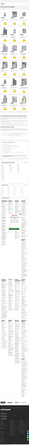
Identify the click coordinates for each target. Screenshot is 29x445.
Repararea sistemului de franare (24, 321)
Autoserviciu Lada (4, 342)
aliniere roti (16, 293)
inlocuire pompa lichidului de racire (24, 318)
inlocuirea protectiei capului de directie (24, 271)
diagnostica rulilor (23, 241)
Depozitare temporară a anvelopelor (23, 422)
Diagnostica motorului (3, 203)
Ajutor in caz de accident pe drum (23, 427)
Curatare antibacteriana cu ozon (23, 284)
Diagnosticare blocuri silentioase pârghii (24, 214)
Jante (1, 429)
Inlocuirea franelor (24, 351)
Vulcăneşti (22, 194)
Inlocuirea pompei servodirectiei (24, 265)
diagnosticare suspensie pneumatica (23, 233)
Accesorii (2, 426)
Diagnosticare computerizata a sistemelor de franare (4, 226)
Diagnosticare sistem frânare (23, 326)
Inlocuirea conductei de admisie (4, 302)
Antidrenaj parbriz (17, 296)
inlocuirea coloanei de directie (24, 255)
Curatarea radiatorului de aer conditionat (24, 301)
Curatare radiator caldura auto (23, 296)
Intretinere (10, 279)
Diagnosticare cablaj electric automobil (11, 348)
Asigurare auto (10, 280)
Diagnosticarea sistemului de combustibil (17, 356)
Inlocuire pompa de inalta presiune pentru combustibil (17, 362)
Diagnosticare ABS (4, 204)
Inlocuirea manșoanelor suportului (23, 353)
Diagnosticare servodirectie (23, 243)
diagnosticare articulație (17, 207)
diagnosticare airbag (11, 344)
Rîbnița (14, 194)
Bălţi (21, 188)
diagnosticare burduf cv (17, 209)
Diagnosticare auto (4, 208)
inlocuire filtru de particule (4, 298)
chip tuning (3, 348)
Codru (14, 187)
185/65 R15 (3, 167)
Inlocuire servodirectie (23, 251)
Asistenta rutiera (21, 428)
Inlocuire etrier (23, 335)
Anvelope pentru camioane (4, 425)
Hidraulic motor (23, 329)
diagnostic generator (9, 343)
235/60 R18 (3, 178)
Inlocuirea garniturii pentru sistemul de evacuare (4, 308)
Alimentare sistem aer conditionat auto (18, 291)
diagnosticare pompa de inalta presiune (17, 351)
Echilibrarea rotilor (21, 432)
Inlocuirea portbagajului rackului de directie (24, 269)
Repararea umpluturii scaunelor (23, 392)
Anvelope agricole (3, 423)
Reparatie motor (3, 321)
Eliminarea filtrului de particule (4, 291)
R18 (2, 173)
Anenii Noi (22, 187)
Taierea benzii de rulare (22, 431)
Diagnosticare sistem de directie (24, 244)
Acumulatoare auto (3, 428)
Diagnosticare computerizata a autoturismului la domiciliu (4, 217)
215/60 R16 (10, 167)
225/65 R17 (18, 169)
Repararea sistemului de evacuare (4, 280)
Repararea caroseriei (10, 201)
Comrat (2, 188)
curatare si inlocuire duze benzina (17, 326)
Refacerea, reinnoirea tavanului (24, 389)
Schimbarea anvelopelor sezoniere (23, 426)
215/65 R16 (10, 168)
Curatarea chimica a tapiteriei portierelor (24, 370)
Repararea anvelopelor (22, 430)
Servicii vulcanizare (21, 433)
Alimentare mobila (21, 425)
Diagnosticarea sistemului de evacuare (4, 287)
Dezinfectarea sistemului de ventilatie (10, 298)
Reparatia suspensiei (23, 201)
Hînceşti (9, 188)
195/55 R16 (10, 169)
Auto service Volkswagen (10, 284)
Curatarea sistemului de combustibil (18, 340)
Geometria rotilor (23, 234)
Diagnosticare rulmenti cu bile (23, 219)
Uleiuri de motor (5, 0)
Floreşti (9, 194)
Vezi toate (25, 162)
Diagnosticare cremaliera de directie (4, 239)
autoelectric (10, 324)
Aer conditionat (23, 282)
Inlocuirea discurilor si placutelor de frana (24, 349)
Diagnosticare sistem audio (10, 354)
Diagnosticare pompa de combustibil (17, 349)
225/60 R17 (18, 168)
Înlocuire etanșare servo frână (24, 333)
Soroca (8, 189)
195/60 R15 (3, 169)
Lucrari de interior (23, 359)
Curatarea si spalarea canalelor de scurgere (24, 303)
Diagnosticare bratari (5, 211)
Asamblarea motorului (3, 324)
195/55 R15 (3, 168)
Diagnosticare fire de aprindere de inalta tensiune (11, 350)
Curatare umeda (23, 361)
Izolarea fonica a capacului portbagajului (23, 382)
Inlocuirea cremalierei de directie (23, 257)
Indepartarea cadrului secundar (24, 236)
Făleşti (8, 187)
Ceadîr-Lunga (15, 189)
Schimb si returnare (3, 434)
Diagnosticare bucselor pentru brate (4, 213)
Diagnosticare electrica (4, 245)
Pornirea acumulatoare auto (22, 429)
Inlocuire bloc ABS (24, 330)
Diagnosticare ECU (4, 243)
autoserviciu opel (10, 289)
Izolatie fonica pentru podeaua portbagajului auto (24, 385)
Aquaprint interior (24, 360)
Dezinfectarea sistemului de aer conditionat (10, 295)
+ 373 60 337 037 (4, 413)
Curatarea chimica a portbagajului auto (24, 368)
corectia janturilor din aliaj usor (23, 204)
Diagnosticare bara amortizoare (24, 209)
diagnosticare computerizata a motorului (4, 224)
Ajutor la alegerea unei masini (23, 424)
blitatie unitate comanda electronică (10, 339)
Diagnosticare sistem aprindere (10, 352)
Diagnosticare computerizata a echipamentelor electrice (4, 221)
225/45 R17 (18, 167)
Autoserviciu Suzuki (11, 290)
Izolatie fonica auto (24, 383)
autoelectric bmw (10, 325)
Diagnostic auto (10, 299)
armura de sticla (17, 300)
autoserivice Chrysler (3, 329)
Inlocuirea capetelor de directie (24, 253)
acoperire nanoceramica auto (17, 290)
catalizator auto (4, 282)
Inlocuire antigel (23, 314)
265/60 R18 (3, 179)
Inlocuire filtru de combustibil (17, 360)
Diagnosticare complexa (4, 215)
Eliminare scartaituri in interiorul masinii (24, 377)
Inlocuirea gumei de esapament (4, 310)
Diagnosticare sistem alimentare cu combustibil (17, 354)
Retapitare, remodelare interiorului (23, 396)
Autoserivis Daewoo (4, 333)
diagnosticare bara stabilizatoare (24, 211)
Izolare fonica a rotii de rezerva (24, 379)
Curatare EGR (10, 293)
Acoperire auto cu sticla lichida (10, 203)
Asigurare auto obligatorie (17, 309)
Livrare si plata (2, 433)
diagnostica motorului (10, 305)
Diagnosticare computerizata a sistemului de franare (23, 324)
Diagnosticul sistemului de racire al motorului (24, 313)
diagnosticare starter (11, 355)
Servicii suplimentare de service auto (18, 280)
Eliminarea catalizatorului (4, 289)
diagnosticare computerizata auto (4, 234)
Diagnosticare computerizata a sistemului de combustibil (17, 344)
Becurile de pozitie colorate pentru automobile (11, 337)
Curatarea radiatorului (23, 298)
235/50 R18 (3, 177)
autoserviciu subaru (4, 343)
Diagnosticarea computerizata (4, 201)
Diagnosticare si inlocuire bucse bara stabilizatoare (24, 224)
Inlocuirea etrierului (24, 350)
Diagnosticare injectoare (17, 346)
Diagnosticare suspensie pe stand (24, 230)
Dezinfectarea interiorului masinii (24, 376)
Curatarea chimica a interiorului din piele (24, 363)
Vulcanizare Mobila (21, 423)
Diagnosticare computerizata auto (4, 232)
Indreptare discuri (24, 237)
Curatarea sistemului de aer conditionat (24, 305)
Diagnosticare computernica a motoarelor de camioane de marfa (4, 236)
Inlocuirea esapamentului (4, 305)
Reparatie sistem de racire (23, 280)
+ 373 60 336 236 (4, 416)
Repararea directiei (23, 240)
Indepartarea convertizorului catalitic (4, 295)
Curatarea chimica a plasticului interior (24, 365)
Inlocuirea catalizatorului (4, 300)
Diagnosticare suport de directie (24, 246)
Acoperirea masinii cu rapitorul (10, 208)
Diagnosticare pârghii (23, 217)
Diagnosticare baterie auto (4, 209)
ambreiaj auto (17, 202)
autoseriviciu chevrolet (3, 332)
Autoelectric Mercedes (10, 327)
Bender (3, 189)
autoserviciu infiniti (4, 341)
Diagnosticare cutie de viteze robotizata (17, 211)
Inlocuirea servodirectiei (23, 272)
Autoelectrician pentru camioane (10, 330)
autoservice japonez (24, 202)
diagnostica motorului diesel (10, 308)
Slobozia (15, 188)
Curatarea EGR (4, 283)
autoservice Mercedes (3, 337)
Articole (1, 435)
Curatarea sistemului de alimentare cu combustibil (18, 338)
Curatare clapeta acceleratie (17, 324)
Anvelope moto (2, 424)
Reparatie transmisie (17, 201)
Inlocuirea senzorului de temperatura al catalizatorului (5, 313)
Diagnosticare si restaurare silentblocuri (23, 227)
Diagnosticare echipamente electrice (4, 242)
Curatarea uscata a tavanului (24, 374)
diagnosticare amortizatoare (23, 206)
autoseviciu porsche (4, 347)
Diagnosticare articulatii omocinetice (4, 206)
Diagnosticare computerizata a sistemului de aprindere (4, 229)
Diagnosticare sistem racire (23, 310)
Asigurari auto (17, 310)
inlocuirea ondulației (4, 311)
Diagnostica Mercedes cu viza (10, 303)
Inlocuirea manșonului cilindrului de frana (24, 356)
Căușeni (3, 194)
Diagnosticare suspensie (23, 228)
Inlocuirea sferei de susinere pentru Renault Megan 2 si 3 (24, 275)
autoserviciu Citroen (4, 340)
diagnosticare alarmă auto (10, 346)
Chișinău (3, 187)
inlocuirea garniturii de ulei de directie (24, 263)
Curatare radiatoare (24, 287)
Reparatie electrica (10, 321)
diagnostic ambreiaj (17, 205)
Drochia (22, 189)
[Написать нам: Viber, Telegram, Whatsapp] (28, 440)
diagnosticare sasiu (24, 222)
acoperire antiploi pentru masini (17, 282)
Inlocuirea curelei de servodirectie (24, 259)
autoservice (10, 288)
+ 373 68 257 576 (4, 418)
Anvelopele (2, 422)
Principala (1, 0)
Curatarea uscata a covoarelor (24, 372)
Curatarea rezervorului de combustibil (17, 333)
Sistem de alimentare (17, 321)
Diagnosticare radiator (23, 309)
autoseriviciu (3, 330)
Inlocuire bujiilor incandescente (17, 358)
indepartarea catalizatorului (4, 293)
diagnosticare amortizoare (23, 208)
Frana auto (22, 328)
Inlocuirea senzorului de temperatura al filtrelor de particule (5, 316)
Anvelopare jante (17, 299)
